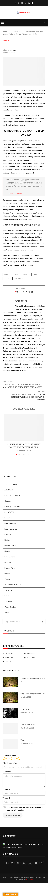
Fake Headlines (10, 523)
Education (16, 31)
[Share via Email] (32, 292)
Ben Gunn (13, 50)
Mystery (7, 562)
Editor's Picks (9, 512)
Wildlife (7, 612)
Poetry (7, 579)
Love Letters (9, 557)
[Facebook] (15, 3)
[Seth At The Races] (10, 728)
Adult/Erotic (9, 490)
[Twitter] (18, 3)
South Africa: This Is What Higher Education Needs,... (24, 445)
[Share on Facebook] (23, 292)
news (36, 274)
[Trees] (10, 744)
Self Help (8, 601)
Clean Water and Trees (13, 495)
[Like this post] (19, 292)
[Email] (32, 3)
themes (7, 278)
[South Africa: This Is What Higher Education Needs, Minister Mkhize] (24, 427)
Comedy (7, 501)
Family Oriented (10, 529)
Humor (7, 551)
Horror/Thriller (10, 546)
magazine (26, 274)
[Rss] (42, 863)
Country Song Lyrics (12, 506)
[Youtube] (29, 3)
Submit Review (12, 815)
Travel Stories (10, 607)
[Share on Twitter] (26, 292)
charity (7, 274)
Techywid (29, 879)
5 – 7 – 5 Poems (10, 484)
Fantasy (7, 534)
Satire (6, 596)
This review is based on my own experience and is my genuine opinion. (26, 808)
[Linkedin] (25, 3)
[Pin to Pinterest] (29, 292)
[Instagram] (22, 3)
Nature (7, 573)
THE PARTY (25, 709)
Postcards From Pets (12, 585)
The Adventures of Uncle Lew (32, 678)
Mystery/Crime (10, 568)
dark (16, 274)
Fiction (7, 540)
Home (5, 31)
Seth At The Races (27, 724)
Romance (8, 590)
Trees (22, 740)
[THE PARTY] (10, 713)
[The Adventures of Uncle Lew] (10, 682)
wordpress (18, 278)
